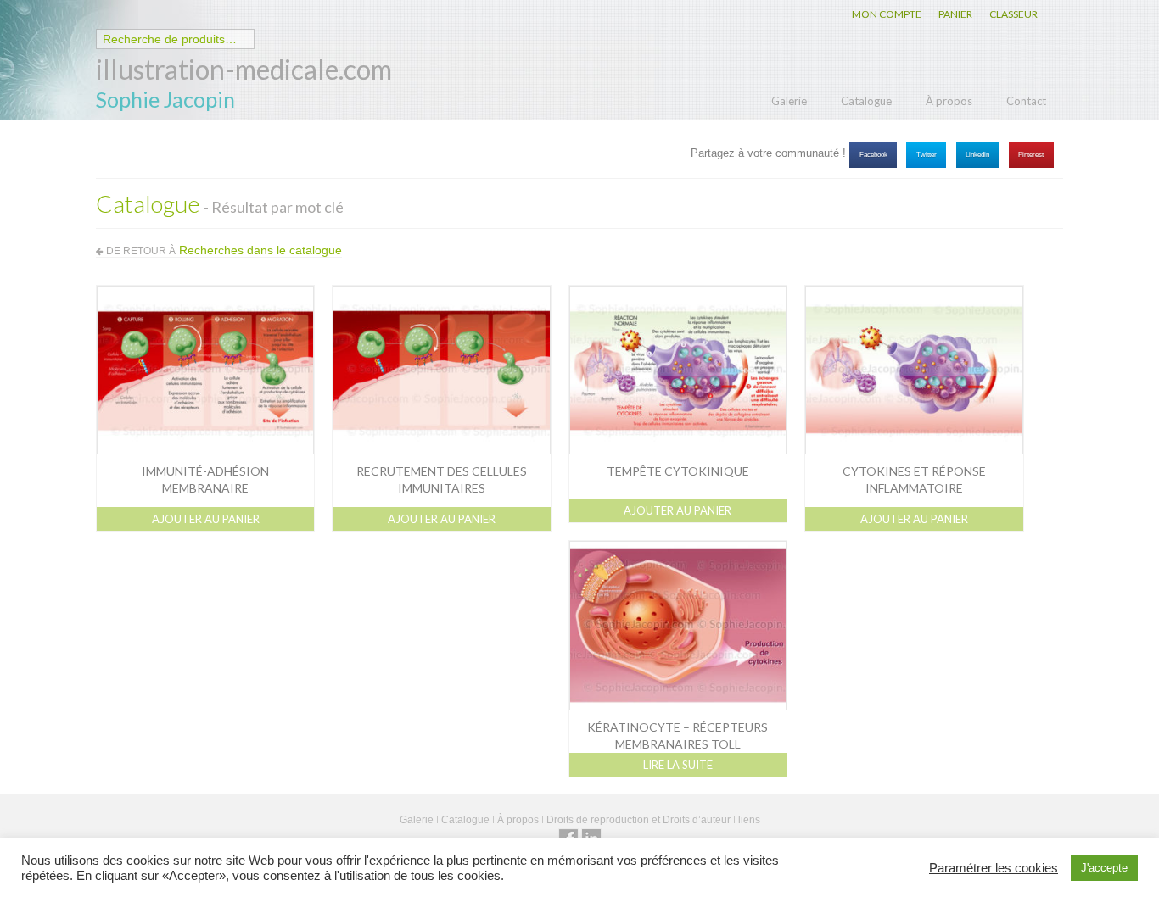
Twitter (926, 155)
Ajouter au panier (206, 519)
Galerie (789, 101)
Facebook (873, 155)
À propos (949, 101)
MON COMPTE (886, 14)
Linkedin (977, 155)
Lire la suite (678, 765)
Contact (1026, 101)
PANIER (955, 14)
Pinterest (1031, 155)
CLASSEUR (1013, 14)
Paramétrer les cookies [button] (993, 868)
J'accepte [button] (1104, 867)
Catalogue (866, 101)
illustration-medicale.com (244, 69)
